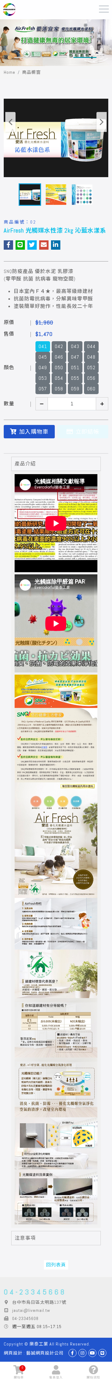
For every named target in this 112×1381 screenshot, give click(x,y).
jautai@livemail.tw (31, 1310)
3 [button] (84, 57)
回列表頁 (56, 1265)
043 (75, 346)
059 (75, 388)
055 (75, 378)
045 (43, 357)
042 (59, 346)
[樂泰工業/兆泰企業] (9, 9)
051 (75, 367)
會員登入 (56, 1377)
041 (43, 346)
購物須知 (93, 1377)
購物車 (19, 1372)
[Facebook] (72, 1353)
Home (9, 72)
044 (91, 346)
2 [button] (55, 57)
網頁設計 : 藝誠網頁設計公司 (33, 1353)
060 (91, 388)
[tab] (56, 464)
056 (91, 378)
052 (91, 367)
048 (91, 357)
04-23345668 (35, 1292)
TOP (101, 1355)
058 (59, 388)
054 (59, 378)
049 (43, 367)
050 (59, 367)
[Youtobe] (92, 1353)
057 (43, 388)
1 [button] (25, 57)
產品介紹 (25, 463)
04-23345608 (25, 1318)
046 (59, 357)
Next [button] (101, 122)
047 (75, 357)
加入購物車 (34, 431)
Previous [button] (10, 122)
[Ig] (82, 1353)
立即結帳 (87, 431)
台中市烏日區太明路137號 (39, 1302)
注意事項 (25, 1238)
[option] (56, 42)
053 (43, 378)
